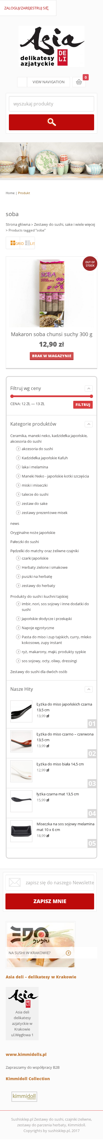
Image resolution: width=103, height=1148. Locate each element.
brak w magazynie (51, 355)
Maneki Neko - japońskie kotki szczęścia (55, 476)
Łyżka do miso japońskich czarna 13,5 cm (64, 707)
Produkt (24, 193)
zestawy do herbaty (38, 585)
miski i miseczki (34, 485)
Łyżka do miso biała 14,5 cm (60, 764)
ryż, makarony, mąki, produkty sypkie (54, 651)
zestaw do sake (34, 503)
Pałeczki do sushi (24, 541)
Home (10, 193)
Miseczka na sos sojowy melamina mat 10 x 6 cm (65, 826)
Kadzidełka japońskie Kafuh (45, 457)
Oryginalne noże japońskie (32, 532)
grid (17, 243)
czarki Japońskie (35, 558)
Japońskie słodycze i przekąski (47, 618)
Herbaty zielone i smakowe (45, 567)
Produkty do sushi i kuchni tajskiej (39, 596)
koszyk (79, 82)
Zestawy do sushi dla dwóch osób (38, 671)
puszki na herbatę (37, 576)
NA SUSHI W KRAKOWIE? (30, 952)
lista (32, 243)
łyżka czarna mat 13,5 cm (58, 794)
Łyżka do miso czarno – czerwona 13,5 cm (65, 737)
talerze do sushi (35, 494)
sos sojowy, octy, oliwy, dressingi (49, 660)
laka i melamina (35, 467)
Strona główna (18, 224)
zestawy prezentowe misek (45, 512)
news (14, 523)
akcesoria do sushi (37, 448)
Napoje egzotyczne (38, 627)
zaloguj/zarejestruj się (26, 8)
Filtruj (83, 404)
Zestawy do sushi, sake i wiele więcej (64, 224)
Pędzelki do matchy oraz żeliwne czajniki (44, 550)
